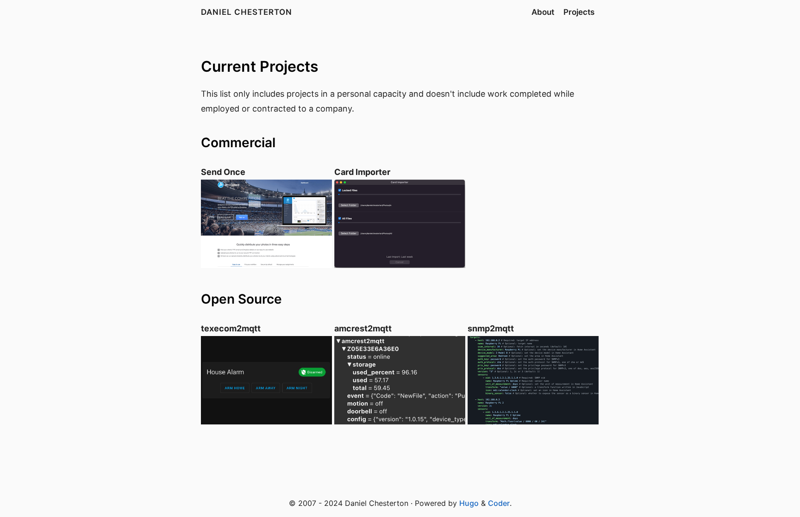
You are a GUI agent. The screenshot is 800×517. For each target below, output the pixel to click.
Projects (578, 12)
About (542, 12)
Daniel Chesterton (246, 12)
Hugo (469, 503)
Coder (499, 503)
